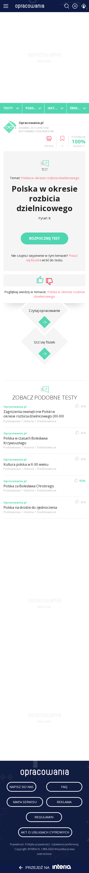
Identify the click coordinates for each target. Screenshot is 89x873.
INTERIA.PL (34, 849)
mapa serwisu (25, 802)
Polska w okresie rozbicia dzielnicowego (50, 178)
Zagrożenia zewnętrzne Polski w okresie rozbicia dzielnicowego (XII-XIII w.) (33, 416)
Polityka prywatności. (38, 844)
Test (44, 169)
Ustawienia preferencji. (65, 844)
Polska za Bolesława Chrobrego (28, 486)
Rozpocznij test (44, 238)
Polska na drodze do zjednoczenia (30, 507)
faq (64, 787)
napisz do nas (21, 787)
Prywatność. (17, 844)
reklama (64, 802)
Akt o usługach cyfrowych (45, 832)
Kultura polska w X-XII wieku (25, 464)
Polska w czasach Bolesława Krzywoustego (25, 440)
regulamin (44, 817)
